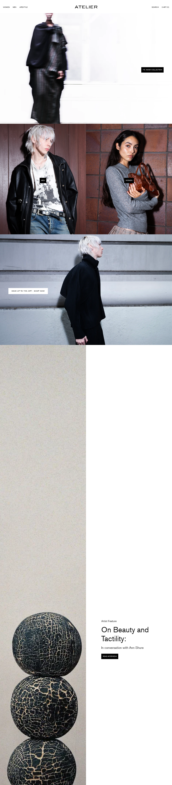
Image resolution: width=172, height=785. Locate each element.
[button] (155, 7)
